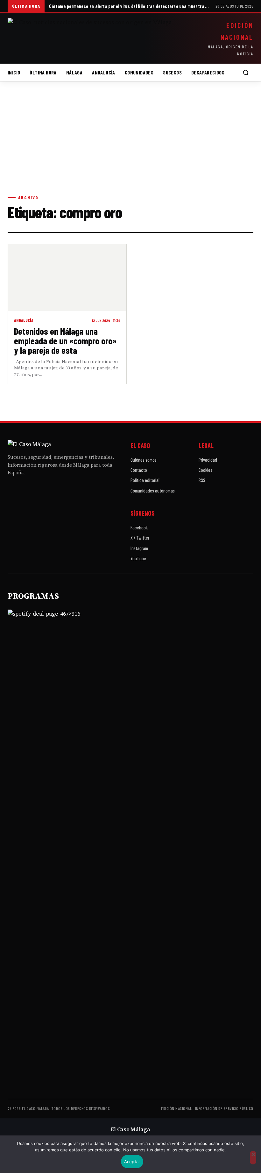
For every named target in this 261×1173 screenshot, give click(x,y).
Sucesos (172, 72)
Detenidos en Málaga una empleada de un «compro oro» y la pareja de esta (65, 340)
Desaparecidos (207, 72)
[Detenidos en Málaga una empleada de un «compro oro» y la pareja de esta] (67, 277)
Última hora (43, 72)
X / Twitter (139, 538)
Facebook (139, 527)
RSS (202, 480)
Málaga (74, 72)
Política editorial (144, 480)
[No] (253, 1157)
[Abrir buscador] (245, 72)
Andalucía (103, 72)
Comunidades (139, 72)
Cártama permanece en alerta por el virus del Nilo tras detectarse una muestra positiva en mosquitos (130, 6)
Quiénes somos (143, 460)
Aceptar (132, 1161)
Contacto (138, 470)
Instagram (139, 548)
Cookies (205, 470)
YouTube (138, 558)
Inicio (14, 72)
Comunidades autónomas (152, 490)
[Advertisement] (130, 144)
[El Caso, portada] (96, 38)
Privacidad (208, 460)
